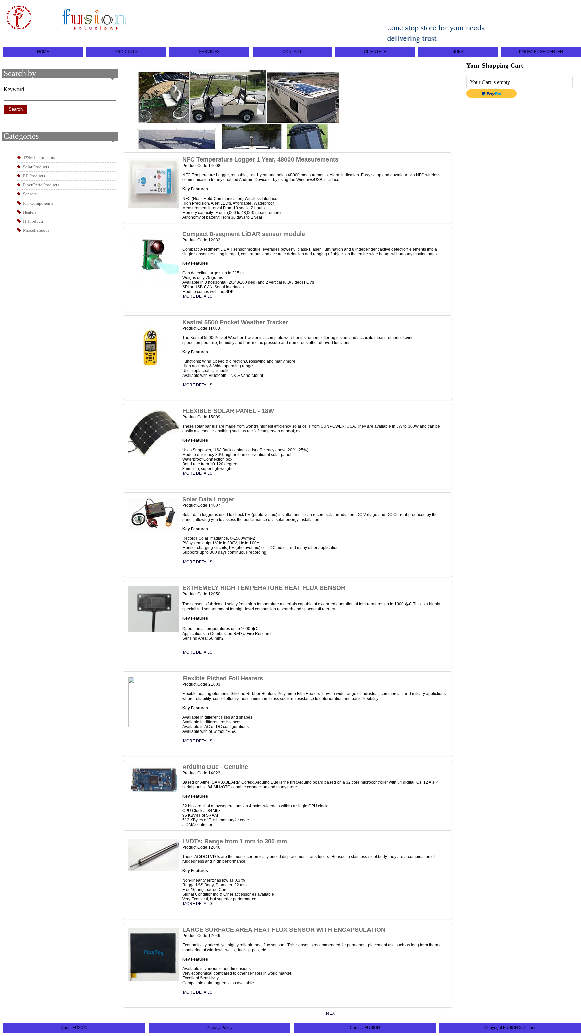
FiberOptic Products (41, 184)
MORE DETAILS (197, 296)
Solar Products (36, 166)
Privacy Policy (219, 1027)
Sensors (30, 194)
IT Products (33, 221)
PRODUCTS (126, 51)
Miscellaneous (36, 230)
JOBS (458, 51)
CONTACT (292, 51)
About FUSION (74, 1027)
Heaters (29, 212)
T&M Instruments (39, 157)
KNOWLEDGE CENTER (541, 51)
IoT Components (38, 203)
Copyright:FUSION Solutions (510, 1027)
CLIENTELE (375, 51)
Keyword (14, 89)
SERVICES (209, 51)
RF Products (34, 175)
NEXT (331, 1013)
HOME (43, 51)
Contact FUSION (365, 1027)
